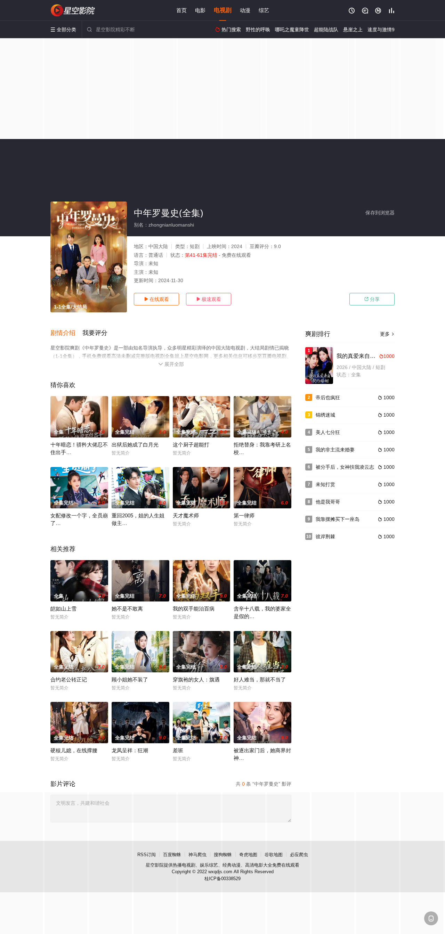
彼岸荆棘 (325, 536)
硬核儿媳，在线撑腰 (73, 750)
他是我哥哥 (328, 502)
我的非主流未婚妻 (335, 449)
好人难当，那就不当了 (260, 679)
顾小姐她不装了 (130, 679)
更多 (387, 334)
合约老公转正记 (68, 679)
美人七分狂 (328, 432)
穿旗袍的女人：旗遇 (196, 679)
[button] (66, 333)
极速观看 (208, 299)
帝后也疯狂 (328, 397)
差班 (178, 750)
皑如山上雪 (63, 609)
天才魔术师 (186, 515)
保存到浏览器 (380, 212)
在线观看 (156, 299)
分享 (372, 299)
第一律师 (244, 515)
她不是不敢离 (127, 609)
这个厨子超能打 (191, 445)
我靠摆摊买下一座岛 (337, 519)
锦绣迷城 (325, 415)
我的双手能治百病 (194, 609)
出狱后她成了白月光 (135, 445)
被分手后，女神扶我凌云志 (345, 467)
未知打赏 (325, 484)
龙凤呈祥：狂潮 (130, 750)
